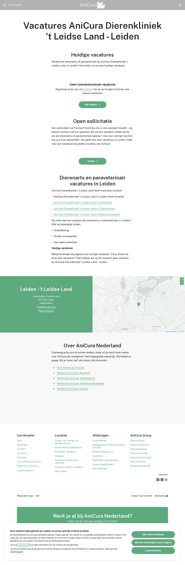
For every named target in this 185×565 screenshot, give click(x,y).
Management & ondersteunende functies (108, 446)
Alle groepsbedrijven (140, 466)
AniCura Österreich (139, 444)
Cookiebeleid (23, 545)
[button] (179, 5)
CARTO (181, 331)
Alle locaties (61, 471)
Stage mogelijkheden (103, 464)
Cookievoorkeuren (153, 550)
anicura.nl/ (163, 474)
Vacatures (22, 453)
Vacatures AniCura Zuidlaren (69, 467)
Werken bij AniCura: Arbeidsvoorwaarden (80, 383)
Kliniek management (102, 451)
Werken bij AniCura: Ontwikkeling (76, 378)
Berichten (22, 457)
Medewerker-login (25, 496)
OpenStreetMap (171, 331)
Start (19, 440)
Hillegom (59, 456)
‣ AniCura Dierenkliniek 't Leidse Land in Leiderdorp (82, 202)
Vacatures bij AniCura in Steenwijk (66, 461)
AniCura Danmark (138, 453)
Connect (88, 89)
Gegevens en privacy (27, 466)
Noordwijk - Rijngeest (65, 451)
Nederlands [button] (160, 496)
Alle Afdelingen (99, 468)
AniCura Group (137, 440)
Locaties (21, 449)
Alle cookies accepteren (153, 534)
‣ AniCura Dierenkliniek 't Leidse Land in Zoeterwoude (83, 208)
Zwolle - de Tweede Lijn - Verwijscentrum (67, 442)
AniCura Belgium (138, 449)
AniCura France (137, 461)
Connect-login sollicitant (141, 496)
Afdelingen (22, 444)
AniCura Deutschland (140, 457)
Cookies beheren (25, 470)
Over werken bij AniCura (70, 367)
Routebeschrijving (46, 307)
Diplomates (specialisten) (105, 460)
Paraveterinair (99, 440)
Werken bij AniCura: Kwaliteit (73, 372)
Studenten (97, 456)
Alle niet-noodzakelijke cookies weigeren (153, 542)
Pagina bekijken (46, 311)
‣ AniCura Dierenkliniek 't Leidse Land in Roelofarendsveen (86, 214)
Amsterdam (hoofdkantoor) (68, 447)
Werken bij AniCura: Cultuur (72, 388)
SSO (38, 496)
